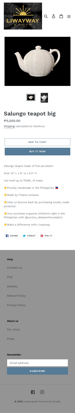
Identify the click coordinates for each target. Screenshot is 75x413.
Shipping (9, 126)
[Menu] (69, 16)
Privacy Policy (16, 305)
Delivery (12, 286)
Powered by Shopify (50, 401)
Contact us (14, 267)
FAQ (10, 277)
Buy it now (37, 151)
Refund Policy (16, 295)
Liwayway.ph (31, 401)
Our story (13, 329)
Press (10, 338)
